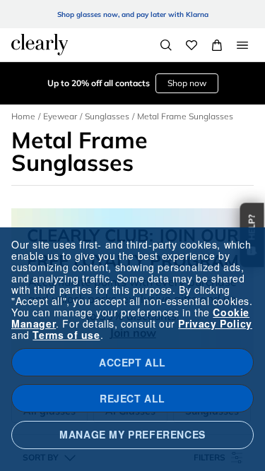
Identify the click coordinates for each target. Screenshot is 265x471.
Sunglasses (107, 116)
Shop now (186, 83)
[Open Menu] (242, 45)
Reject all (132, 398)
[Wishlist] (191, 45)
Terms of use (66, 335)
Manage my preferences (132, 434)
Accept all (132, 362)
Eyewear (60, 116)
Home (23, 116)
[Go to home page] (39, 44)
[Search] (166, 45)
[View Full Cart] (217, 45)
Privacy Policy (215, 323)
